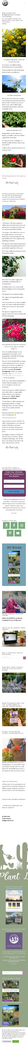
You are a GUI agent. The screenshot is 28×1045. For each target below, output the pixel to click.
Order (4, 978)
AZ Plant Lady (6, 197)
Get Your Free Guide (14, 491)
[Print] (11, 3)
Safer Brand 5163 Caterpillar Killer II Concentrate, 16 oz (12, 375)
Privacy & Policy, (6, 799)
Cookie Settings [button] (7, 1041)
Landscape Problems (8, 199)
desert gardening (16, 197)
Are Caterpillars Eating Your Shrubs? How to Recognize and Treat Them (12, 20)
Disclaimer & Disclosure (18, 799)
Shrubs (4, 23)
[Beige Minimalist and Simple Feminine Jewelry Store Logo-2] (14, 941)
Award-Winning (11, 1002)
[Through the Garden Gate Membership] (14, 895)
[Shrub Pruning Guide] (14, 918)
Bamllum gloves (15, 768)
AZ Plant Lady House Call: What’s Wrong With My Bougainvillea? (13, 194)
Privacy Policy (14, 513)
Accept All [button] (15, 1041)
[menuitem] (24, 3)
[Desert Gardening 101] (14, 907)
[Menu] (24, 3)
